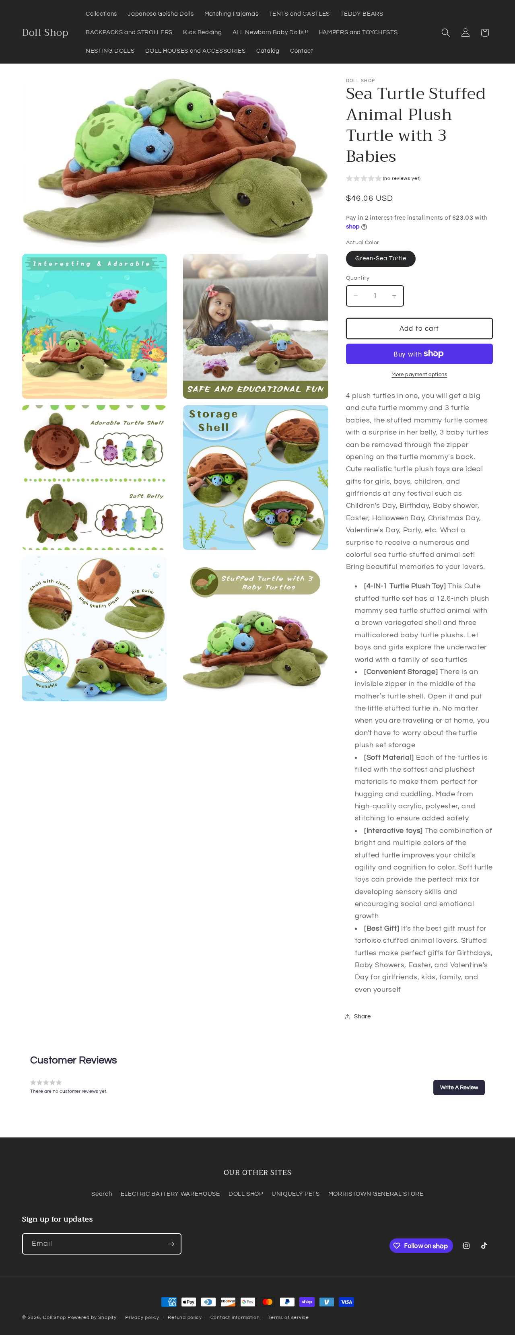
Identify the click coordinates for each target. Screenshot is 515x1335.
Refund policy (185, 1317)
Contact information (235, 1317)
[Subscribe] (171, 1244)
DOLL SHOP (246, 1194)
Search (101, 1194)
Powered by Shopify (92, 1317)
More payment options (419, 374)
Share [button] (362, 1016)
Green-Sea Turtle (381, 258)
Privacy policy (142, 1317)
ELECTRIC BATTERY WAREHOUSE (170, 1194)
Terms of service (288, 1317)
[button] (445, 32)
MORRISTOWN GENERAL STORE (376, 1194)
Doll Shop (54, 1317)
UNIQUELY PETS (296, 1194)
